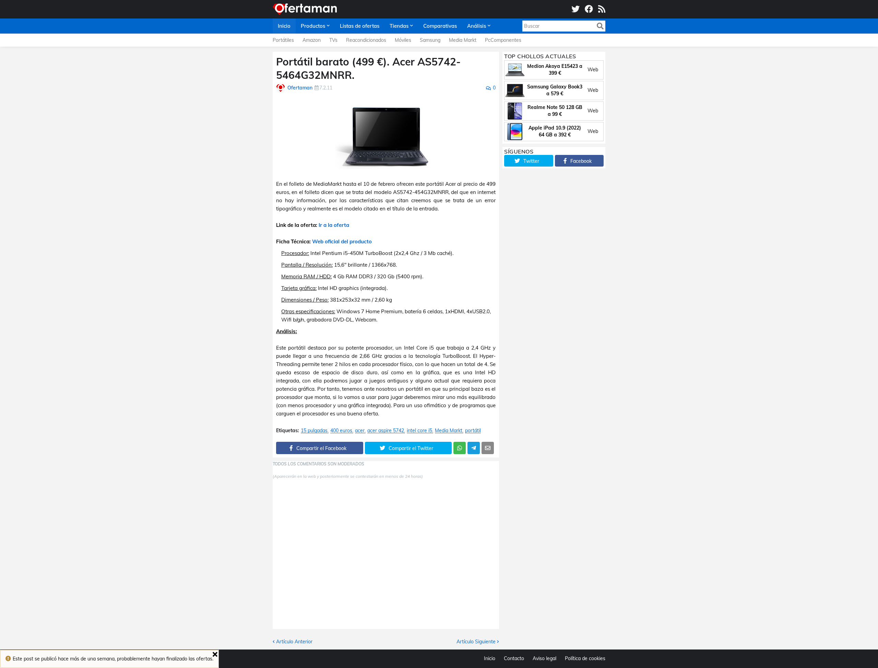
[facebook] (589, 9)
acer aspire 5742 (385, 430)
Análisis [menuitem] (476, 26)
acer (360, 430)
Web (593, 69)
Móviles (403, 40)
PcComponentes (503, 40)
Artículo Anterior (294, 641)
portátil (473, 430)
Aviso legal (544, 658)
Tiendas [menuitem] (399, 26)
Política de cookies (585, 658)
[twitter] (575, 9)
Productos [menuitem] (313, 26)
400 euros (341, 430)
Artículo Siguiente (476, 641)
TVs (333, 40)
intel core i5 (419, 430)
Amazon (311, 40)
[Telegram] (473, 448)
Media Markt (462, 40)
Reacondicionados (366, 40)
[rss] (601, 9)
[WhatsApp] (459, 448)
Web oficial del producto (342, 241)
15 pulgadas (314, 430)
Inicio (489, 658)
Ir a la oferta (334, 225)
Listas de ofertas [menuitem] (359, 26)
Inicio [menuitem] (284, 26)
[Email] (488, 448)
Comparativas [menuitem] (440, 26)
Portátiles (283, 40)
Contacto (514, 658)
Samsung (430, 40)
